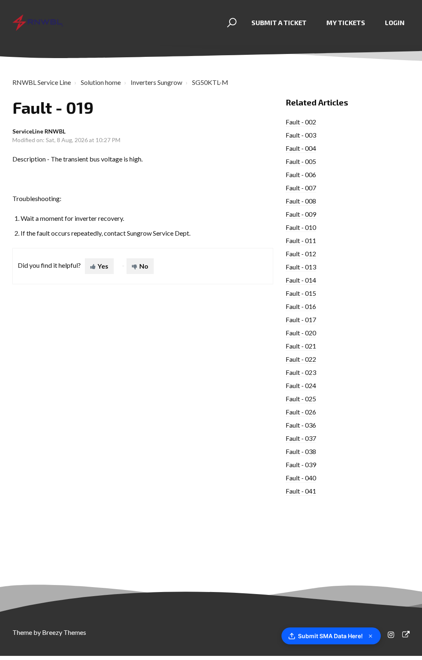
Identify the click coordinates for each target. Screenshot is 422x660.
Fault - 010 (301, 227)
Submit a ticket (279, 22)
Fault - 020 (301, 333)
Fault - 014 (301, 280)
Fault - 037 (301, 438)
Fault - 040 (301, 478)
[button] (231, 22)
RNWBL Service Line (41, 82)
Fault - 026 (301, 412)
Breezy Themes (64, 632)
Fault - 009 (301, 214)
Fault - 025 (301, 399)
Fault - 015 (301, 293)
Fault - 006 (301, 174)
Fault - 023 (301, 372)
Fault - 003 (301, 135)
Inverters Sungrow (156, 82)
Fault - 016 (301, 306)
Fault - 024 (301, 385)
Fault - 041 (301, 491)
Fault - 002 (301, 122)
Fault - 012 (301, 253)
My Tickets (345, 22)
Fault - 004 (301, 148)
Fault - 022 (301, 359)
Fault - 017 (301, 319)
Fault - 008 (301, 201)
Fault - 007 (301, 188)
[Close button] (370, 636)
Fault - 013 (301, 267)
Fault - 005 (301, 161)
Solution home (101, 82)
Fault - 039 (301, 464)
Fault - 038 (301, 451)
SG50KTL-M (210, 82)
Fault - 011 (301, 240)
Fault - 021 (301, 346)
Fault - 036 (301, 425)
